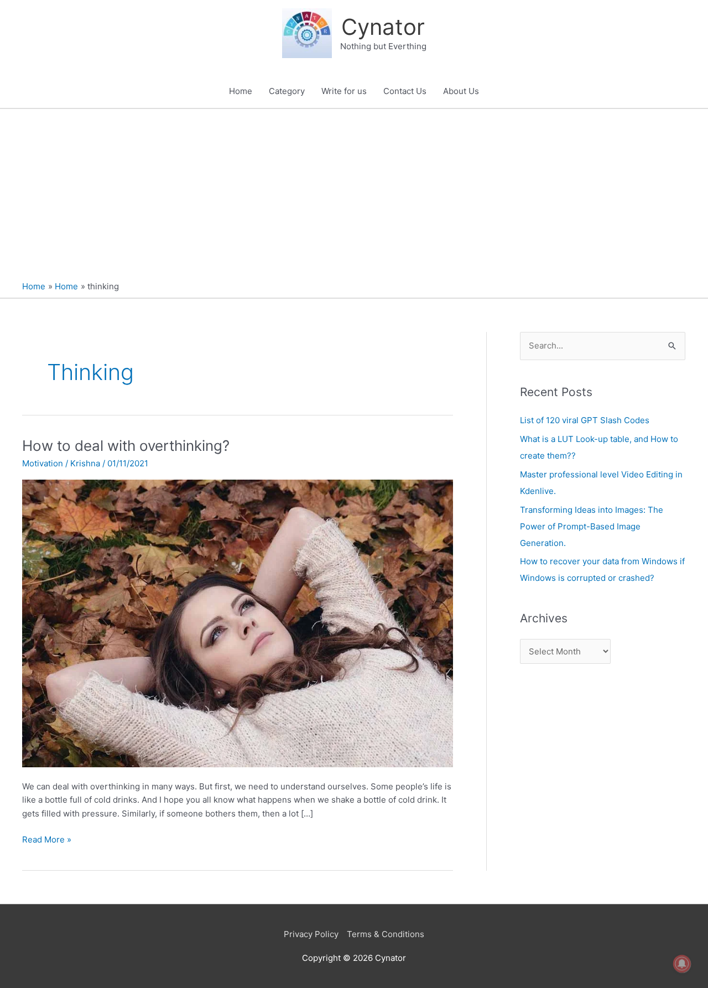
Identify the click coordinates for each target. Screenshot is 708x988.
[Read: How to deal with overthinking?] (237, 622)
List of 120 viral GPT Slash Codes (584, 420)
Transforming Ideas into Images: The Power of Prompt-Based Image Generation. (591, 526)
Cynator (383, 26)
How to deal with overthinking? (126, 445)
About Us (461, 91)
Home (240, 91)
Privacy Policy (311, 934)
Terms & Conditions (385, 934)
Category (287, 91)
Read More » (46, 839)
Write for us (344, 91)
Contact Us (404, 91)
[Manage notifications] (682, 964)
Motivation (42, 463)
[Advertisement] (354, 192)
